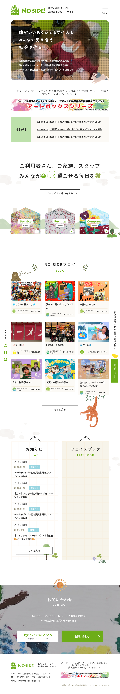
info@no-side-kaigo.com (29, 681)
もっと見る (60, 409)
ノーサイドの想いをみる (60, 193)
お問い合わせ (82, 636)
